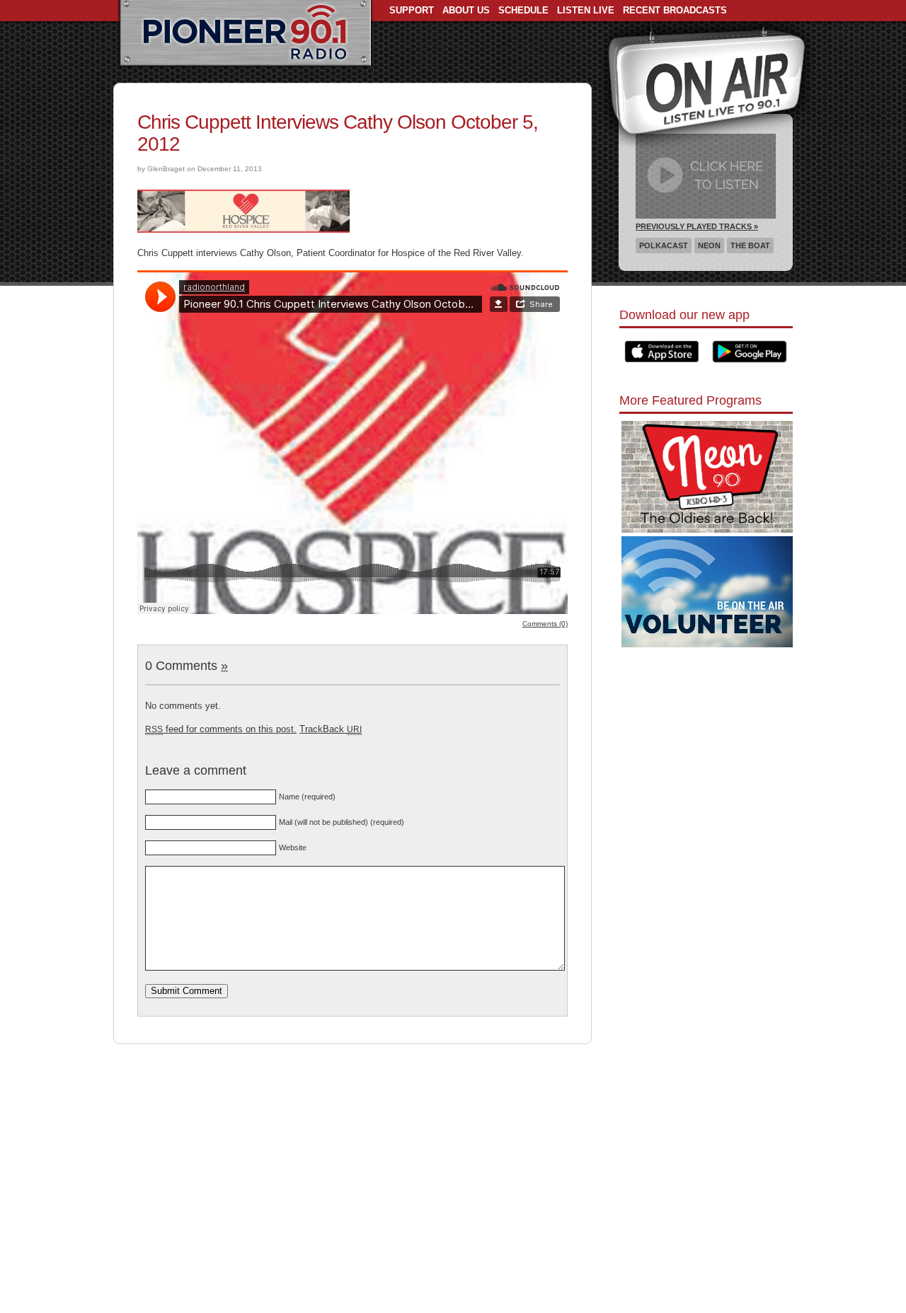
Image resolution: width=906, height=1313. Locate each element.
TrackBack (330, 729)
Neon (709, 245)
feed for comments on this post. (221, 729)
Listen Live (585, 10)
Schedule (523, 10)
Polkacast (663, 245)
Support (411, 10)
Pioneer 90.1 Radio (245, 34)
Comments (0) (545, 623)
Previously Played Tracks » (697, 226)
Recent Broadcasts (675, 10)
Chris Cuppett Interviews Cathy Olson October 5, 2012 (337, 133)
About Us (466, 10)
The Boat (750, 245)
